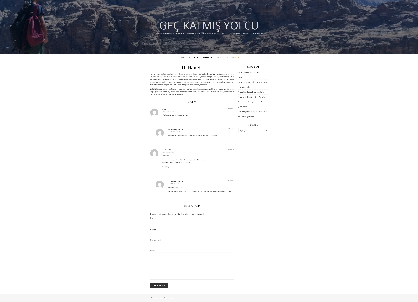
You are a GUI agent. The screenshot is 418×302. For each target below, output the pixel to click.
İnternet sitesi (155, 240)
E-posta (154, 229)
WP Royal (153, 298)
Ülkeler (205, 57)
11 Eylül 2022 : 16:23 (168, 152)
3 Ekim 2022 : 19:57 (173, 183)
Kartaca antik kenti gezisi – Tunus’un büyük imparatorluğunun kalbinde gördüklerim (251, 102)
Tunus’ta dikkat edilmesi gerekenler (251, 92)
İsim (152, 218)
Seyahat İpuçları (187, 57)
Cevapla (231, 109)
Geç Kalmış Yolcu (209, 25)
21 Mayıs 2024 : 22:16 (168, 111)
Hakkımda (231, 57)
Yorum (152, 251)
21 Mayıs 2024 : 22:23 (174, 132)
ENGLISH (219, 57)
